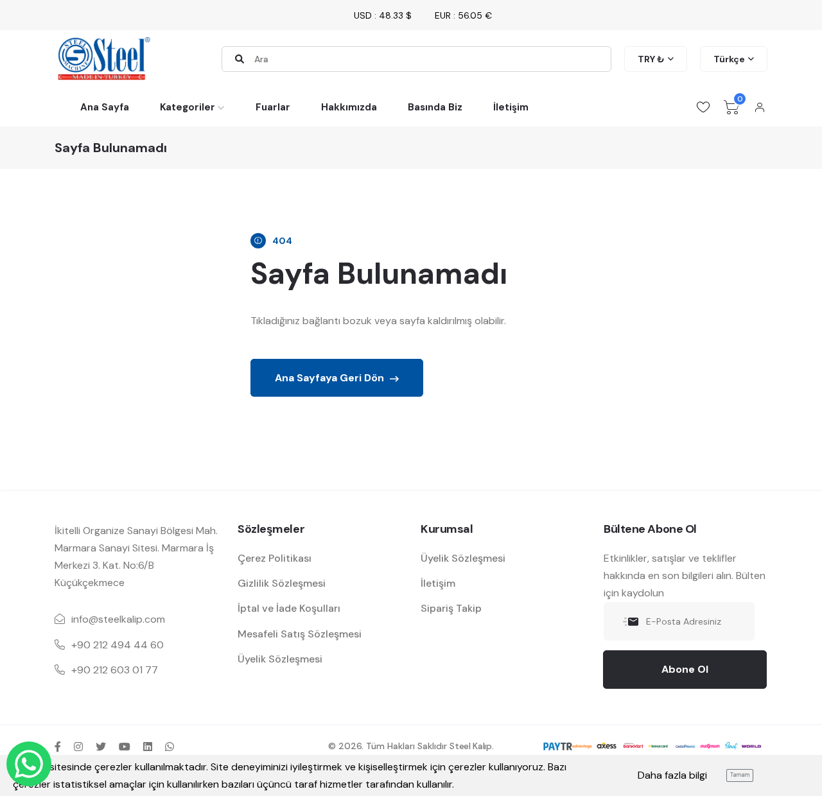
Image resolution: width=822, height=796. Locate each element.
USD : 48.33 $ (383, 15)
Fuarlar (273, 107)
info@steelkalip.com (118, 619)
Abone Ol (684, 669)
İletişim (511, 107)
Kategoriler (187, 107)
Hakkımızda (349, 107)
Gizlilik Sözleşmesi (282, 583)
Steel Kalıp (470, 746)
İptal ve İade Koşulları (289, 608)
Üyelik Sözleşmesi (280, 659)
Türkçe (729, 59)
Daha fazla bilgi (672, 775)
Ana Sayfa (104, 107)
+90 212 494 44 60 (117, 645)
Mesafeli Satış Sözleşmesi (300, 634)
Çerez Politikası (274, 558)
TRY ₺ (651, 59)
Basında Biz (435, 107)
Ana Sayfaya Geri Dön (331, 378)
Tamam (739, 775)
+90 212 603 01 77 (114, 670)
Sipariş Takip (451, 608)
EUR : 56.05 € (463, 15)
